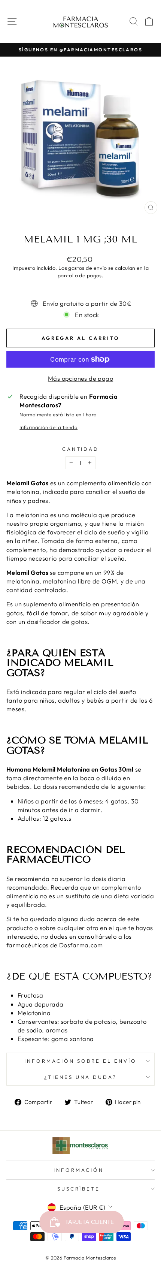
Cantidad (80, 449)
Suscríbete (78, 1189)
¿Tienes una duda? (80, 1077)
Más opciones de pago (80, 378)
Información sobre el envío (80, 1061)
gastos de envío (87, 268)
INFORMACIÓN (79, 1170)
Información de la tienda (48, 427)
